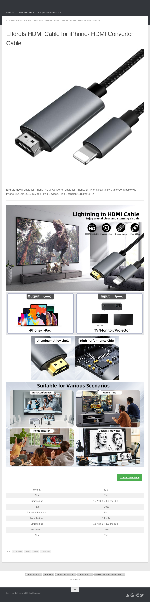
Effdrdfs (35, 551)
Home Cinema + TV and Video (85, 20)
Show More (75, 580)
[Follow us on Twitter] (142, 595)
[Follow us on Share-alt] (137, 595)
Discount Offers (25, 12)
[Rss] (127, 595)
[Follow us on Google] (132, 595)
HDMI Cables (61, 20)
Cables (27, 20)
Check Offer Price (129, 477)
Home (9, 12)
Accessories (13, 20)
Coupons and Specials (48, 12)
